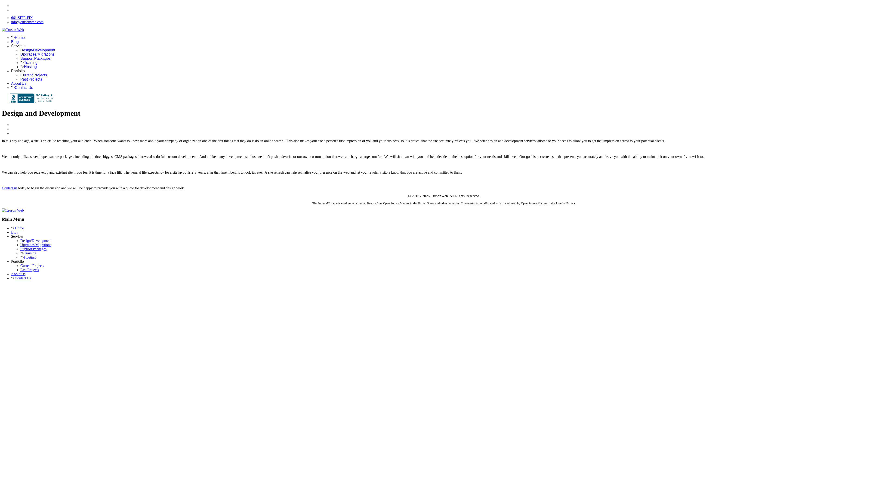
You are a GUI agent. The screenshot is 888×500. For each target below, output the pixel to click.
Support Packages (35, 58)
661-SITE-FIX (22, 18)
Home (20, 38)
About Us (18, 83)
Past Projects (31, 79)
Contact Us (24, 88)
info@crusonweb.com (27, 22)
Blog (15, 42)
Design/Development (37, 50)
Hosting (30, 67)
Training (30, 63)
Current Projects (33, 75)
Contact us (9, 188)
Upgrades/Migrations (37, 54)
